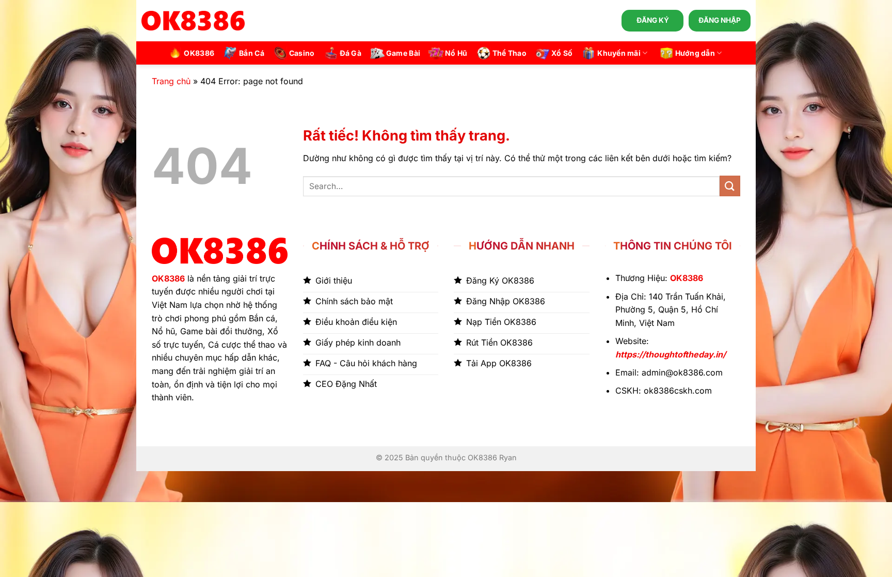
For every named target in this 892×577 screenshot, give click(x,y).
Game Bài (403, 53)
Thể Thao (509, 53)
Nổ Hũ (456, 53)
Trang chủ (171, 81)
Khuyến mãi (619, 53)
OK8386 (199, 53)
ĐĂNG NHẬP (719, 20)
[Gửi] (730, 186)
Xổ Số (561, 53)
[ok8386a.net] (193, 20)
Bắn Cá (251, 53)
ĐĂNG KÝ (652, 20)
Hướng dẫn (695, 53)
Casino (302, 53)
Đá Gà (350, 53)
